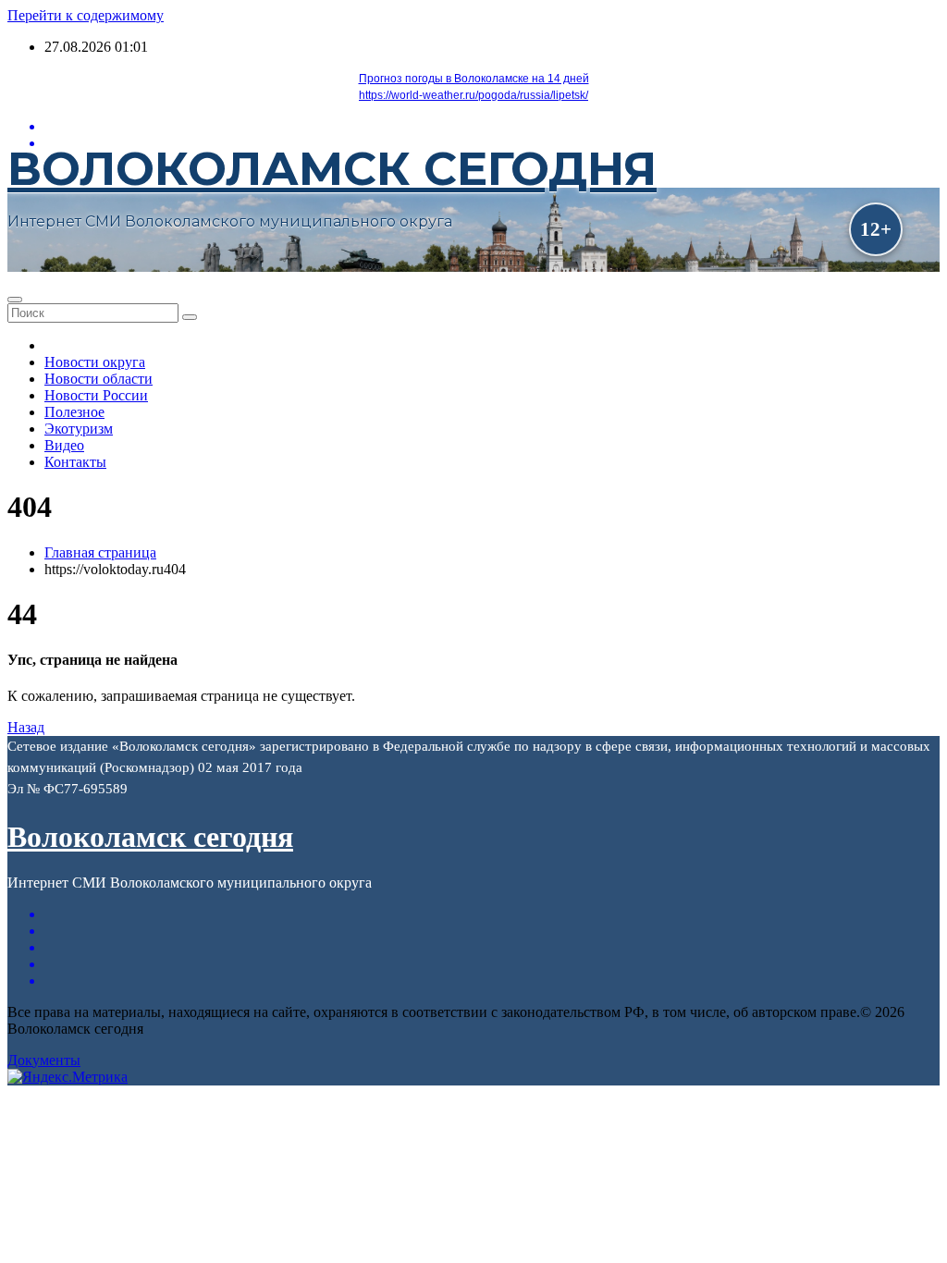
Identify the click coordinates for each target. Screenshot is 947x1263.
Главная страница (100, 552)
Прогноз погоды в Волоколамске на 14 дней (474, 78)
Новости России (96, 395)
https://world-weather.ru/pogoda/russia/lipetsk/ (473, 95)
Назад (25, 727)
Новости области (98, 378)
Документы (43, 1060)
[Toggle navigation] (14, 299)
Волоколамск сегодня (332, 169)
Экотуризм (78, 428)
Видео (64, 445)
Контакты (75, 462)
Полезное (74, 412)
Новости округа (94, 362)
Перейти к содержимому (85, 15)
